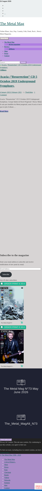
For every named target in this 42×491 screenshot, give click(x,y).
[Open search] (1, 60)
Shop (6, 51)
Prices (6, 53)
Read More (4, 111)
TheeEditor (29, 92)
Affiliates (12, 49)
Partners (7, 483)
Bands (6, 475)
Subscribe (5, 274)
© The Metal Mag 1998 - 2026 (10, 455)
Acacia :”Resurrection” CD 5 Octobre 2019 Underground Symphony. (18, 81)
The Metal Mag (12, 23)
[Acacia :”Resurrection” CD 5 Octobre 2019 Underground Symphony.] (21, 66)
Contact (6, 56)
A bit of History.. (10, 462)
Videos (6, 477)
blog (5, 485)
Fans (6, 470)
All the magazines (14, 44)
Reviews (6, 47)
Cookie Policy (5, 452)
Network (7, 480)
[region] (21, 181)
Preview (12, 303)
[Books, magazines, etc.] (22, 323)
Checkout (7, 472)
